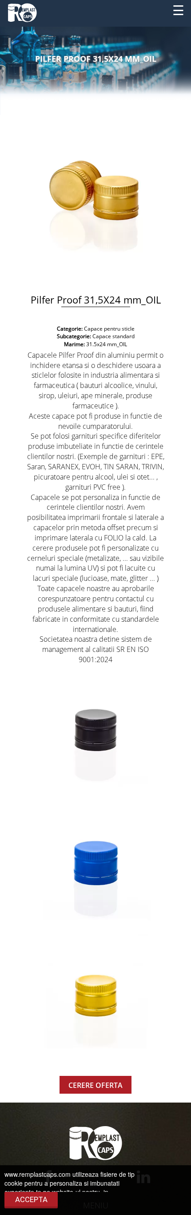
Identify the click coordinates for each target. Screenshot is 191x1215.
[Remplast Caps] (22, 11)
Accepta (31, 1199)
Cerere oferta (95, 1085)
